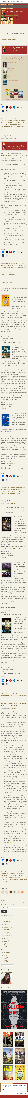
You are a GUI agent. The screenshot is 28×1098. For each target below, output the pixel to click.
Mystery (20, 487)
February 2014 (7, 927)
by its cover (9, 265)
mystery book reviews (17, 695)
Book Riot (6, 954)
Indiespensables (13, 191)
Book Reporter (7, 952)
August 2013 (6, 937)
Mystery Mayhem (6, 282)
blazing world (4, 265)
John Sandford (21, 122)
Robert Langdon (13, 879)
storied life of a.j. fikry (5, 274)
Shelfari (5, 960)
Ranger (2, 879)
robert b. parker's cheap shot (16, 126)
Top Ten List (7, 263)
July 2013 (6, 938)
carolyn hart (17, 120)
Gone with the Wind (14, 873)
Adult (6, 118)
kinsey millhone (8, 491)
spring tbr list (22, 272)
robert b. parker (11, 272)
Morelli (22, 877)
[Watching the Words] (14, 13)
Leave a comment (14, 42)
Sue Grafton (9, 337)
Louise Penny (4, 877)
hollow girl (15, 122)
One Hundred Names (18, 270)
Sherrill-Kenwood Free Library (10, 962)
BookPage (6, 955)
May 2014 (6, 923)
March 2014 (6, 926)
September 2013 (7, 935)
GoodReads (6, 957)
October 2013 (6, 934)
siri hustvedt (16, 272)
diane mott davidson (11, 489)
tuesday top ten (13, 274)
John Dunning (11, 875)
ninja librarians (10, 270)
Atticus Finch (16, 871)
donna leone (6, 267)
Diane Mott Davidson (11, 463)
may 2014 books (6, 124)
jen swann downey (15, 269)
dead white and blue (14, 693)
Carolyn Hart (9, 609)
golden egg (3, 695)
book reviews (3, 489)
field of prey (10, 122)
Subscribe (3, 900)
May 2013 (6, 941)
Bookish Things (4, 17)
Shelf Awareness (7, 958)
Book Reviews (8, 15)
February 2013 (7, 946)
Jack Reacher (21, 873)
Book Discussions (11, 118)
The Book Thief (22, 879)
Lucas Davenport (10, 877)
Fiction (16, 487)
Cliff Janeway (22, 871)
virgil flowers (3, 493)
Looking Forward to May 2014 (10, 39)
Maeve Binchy (4, 270)
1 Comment (15, 285)
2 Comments (14, 138)
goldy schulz (18, 489)
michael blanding (13, 124)
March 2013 (6, 944)
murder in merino (21, 124)
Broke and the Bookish (8, 155)
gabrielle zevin (17, 267)
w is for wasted (10, 493)
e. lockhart (5, 122)
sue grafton (22, 491)
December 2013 (7, 930)
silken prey (24, 695)
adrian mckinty (21, 263)
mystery (13, 491)
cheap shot (20, 265)
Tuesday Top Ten (6, 136)
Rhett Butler (7, 879)
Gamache (8, 873)
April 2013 (6, 943)
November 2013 (7, 932)
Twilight (13, 881)
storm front (18, 491)
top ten (10, 881)
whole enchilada (16, 493)
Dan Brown (3, 873)
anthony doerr (12, 120)
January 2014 (6, 929)
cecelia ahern (14, 265)
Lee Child (23, 875)
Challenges (4, 20)
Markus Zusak (17, 877)
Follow (4, 911)
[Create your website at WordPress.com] (14, 1)
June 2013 (6, 940)
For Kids (16, 15)
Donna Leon (9, 553)
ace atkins (21, 118)
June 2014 (6, 921)
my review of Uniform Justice (13, 548)
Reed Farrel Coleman (5, 126)
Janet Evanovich (4, 875)
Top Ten (11, 17)
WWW (16, 17)
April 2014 (6, 924)
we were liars (9, 128)
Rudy (18, 879)
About (11, 20)
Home (2, 15)
